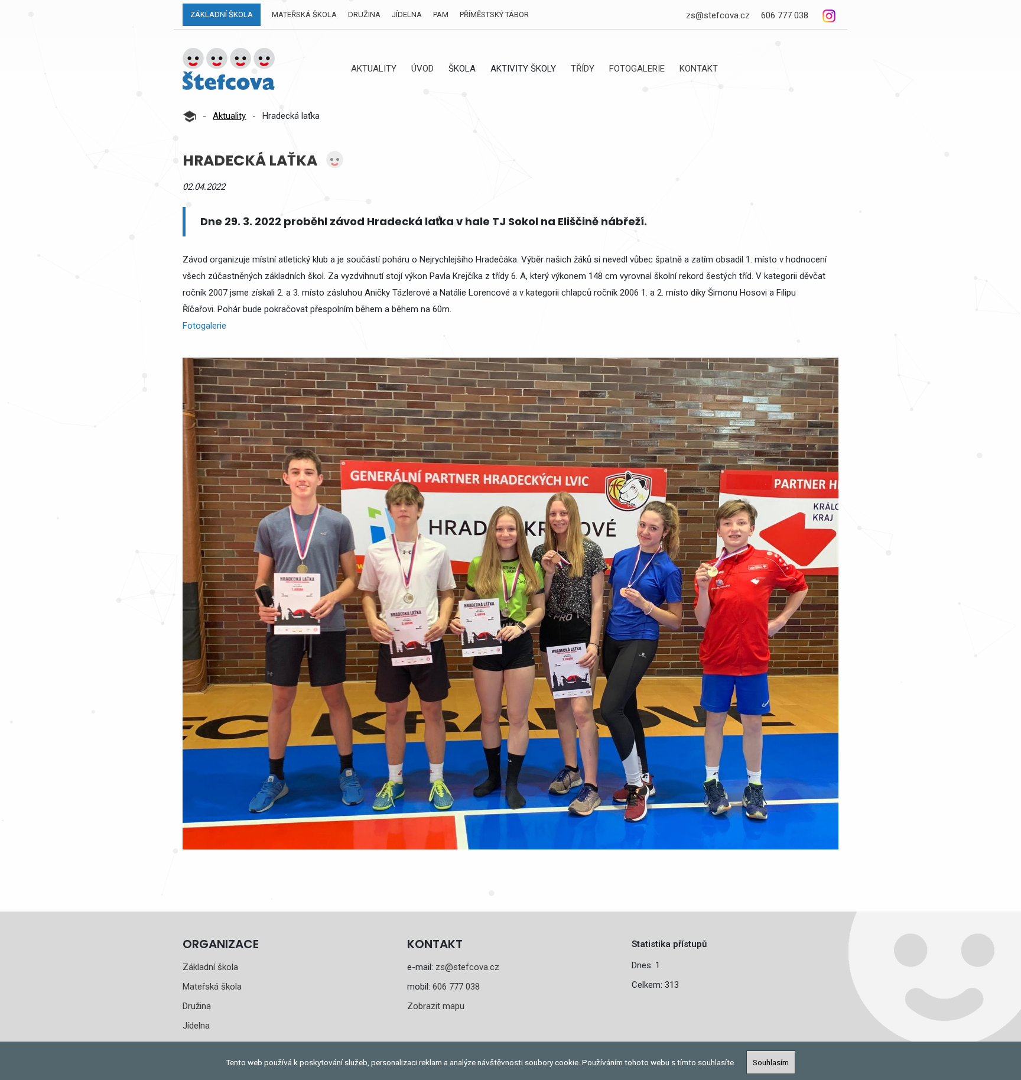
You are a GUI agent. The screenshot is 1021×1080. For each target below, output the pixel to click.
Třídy (582, 68)
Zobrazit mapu (435, 1006)
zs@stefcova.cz (718, 15)
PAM (440, 14)
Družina (364, 14)
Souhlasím (771, 1062)
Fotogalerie (637, 68)
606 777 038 (784, 15)
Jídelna (407, 14)
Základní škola (221, 14)
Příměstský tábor (494, 14)
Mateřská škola (304, 14)
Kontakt (698, 68)
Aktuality (373, 68)
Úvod (422, 68)
